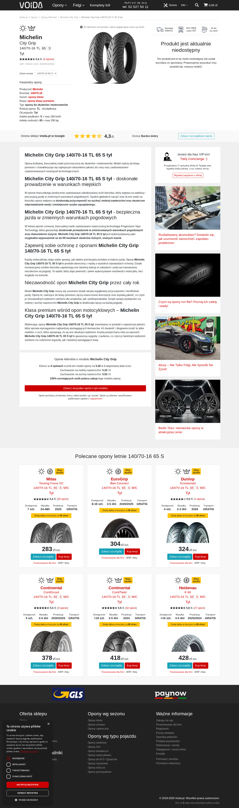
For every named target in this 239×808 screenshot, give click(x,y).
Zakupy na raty (164, 720)
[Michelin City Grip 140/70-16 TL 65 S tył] (112, 57)
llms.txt (178, 803)
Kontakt (160, 753)
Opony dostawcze (98, 751)
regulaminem (96, 398)
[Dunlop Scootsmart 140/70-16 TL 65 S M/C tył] (187, 535)
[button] (28, 800)
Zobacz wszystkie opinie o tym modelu (85, 388)
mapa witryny (190, 803)
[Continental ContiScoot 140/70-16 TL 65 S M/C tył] (51, 645)
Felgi (77, 5)
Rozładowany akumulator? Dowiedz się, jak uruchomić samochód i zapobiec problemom (187, 239)
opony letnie (36, 97)
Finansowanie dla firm (44, 563)
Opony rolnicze (96, 767)
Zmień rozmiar (26, 73)
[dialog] (27, 762)
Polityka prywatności (168, 741)
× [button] (48, 724)
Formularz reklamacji (168, 763)
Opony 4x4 (94, 746)
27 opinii (199, 608)
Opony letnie (95, 720)
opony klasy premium (40, 101)
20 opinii (63, 499)
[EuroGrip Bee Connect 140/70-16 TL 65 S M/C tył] (119, 535)
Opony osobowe (97, 742)
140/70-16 (36, 93)
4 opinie (48, 59)
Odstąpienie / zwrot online (171, 749)
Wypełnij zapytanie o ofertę (188, 175)
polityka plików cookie (209, 803)
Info (183, 5)
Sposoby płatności (166, 737)
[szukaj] (197, 5)
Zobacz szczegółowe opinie (196, 136)
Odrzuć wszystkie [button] (27, 793)
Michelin (38, 89)
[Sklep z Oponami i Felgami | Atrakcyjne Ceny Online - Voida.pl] (32, 5)
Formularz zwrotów (167, 759)
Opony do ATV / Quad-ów (102, 759)
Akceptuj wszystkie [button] (28, 784)
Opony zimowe (96, 724)
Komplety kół (100, 5)
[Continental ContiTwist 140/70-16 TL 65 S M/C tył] (119, 650)
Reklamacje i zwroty (167, 745)
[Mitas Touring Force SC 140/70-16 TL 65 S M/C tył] (51, 535)
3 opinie (62, 608)
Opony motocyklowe (99, 755)
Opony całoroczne (98, 728)
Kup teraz (64, 556)
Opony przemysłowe (99, 771)
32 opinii (131, 608)
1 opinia (199, 499)
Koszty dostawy (165, 733)
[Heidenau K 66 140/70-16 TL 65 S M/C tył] (187, 650)
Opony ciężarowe (98, 763)
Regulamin (162, 728)
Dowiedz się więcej (29, 751)
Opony (58, 5)
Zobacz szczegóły (43, 556)
